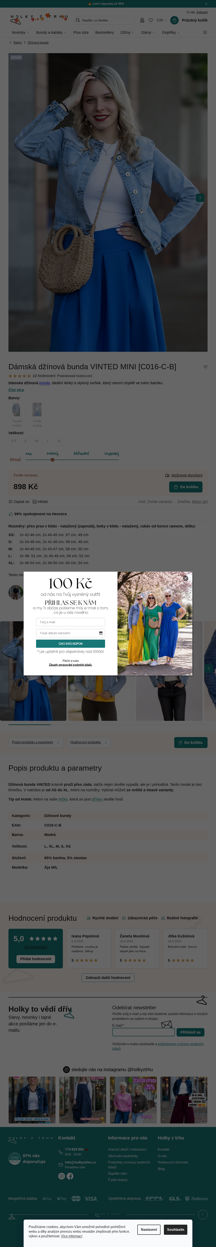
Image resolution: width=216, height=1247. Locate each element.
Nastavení (149, 1229)
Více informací (71, 1236)
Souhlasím (175, 1229)
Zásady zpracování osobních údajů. (70, 664)
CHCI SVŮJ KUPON (70, 643)
